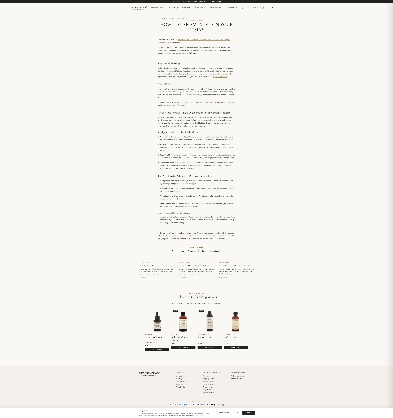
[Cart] (272, 8)
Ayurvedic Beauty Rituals (179, 19)
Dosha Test (179, 384)
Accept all (248, 413)
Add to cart (157, 349)
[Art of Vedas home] (138, 8)
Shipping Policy (208, 379)
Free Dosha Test (209, 102)
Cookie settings (208, 392)
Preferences (224, 413)
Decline (236, 413)
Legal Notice (207, 390)
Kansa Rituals (215, 8)
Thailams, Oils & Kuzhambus (180, 8)
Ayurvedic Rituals (158, 8)
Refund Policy (208, 381)
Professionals (231, 8)
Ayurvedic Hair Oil (220, 77)
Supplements (200, 8)
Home (159, 19)
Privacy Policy (208, 387)
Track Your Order (181, 381)
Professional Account (238, 376)
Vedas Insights (166, 19)
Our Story (179, 379)
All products (180, 376)
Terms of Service (209, 384)
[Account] (248, 8)
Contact (205, 376)
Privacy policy (199, 415)
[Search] (242, 8)
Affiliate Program (236, 379)
